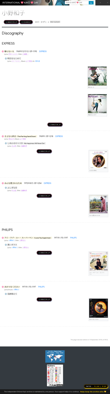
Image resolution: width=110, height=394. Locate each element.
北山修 (14, 146)
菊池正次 (11, 139)
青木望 (37, 61)
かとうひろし (16, 61)
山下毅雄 (29, 61)
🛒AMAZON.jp (11, 22)
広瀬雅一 (25, 54)
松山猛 (14, 191)
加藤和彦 (24, 146)
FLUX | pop (100, 386)
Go (91, 3)
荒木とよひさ (13, 54)
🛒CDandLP (26, 22)
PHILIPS (73, 238)
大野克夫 (22, 240)
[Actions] (107, 8)
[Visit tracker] (55, 356)
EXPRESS (43, 51)
